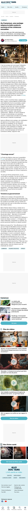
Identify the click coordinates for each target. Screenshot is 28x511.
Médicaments (22, 477)
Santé (2, 7)
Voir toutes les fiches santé (14, 461)
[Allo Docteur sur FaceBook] (2, 501)
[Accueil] (14, 470)
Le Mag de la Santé (7, 477)
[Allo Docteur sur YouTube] (6, 501)
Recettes (9, 475)
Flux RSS (3, 492)
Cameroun (17, 16)
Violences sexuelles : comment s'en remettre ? (19, 454)
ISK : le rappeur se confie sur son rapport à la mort (14, 414)
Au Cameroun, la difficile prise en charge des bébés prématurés (19, 310)
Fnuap (2, 159)
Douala (23, 95)
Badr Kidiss (10, 39)
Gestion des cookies (19, 485)
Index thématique (18, 490)
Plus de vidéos (9, 329)
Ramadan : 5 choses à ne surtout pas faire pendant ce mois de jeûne (14, 372)
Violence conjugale (14, 248)
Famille (16, 7)
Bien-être (10, 7)
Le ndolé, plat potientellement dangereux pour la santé (19, 302)
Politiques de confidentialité (18, 487)
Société (11, 16)
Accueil (2, 16)
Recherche (19, 509)
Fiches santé (14, 509)
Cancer (15, 477)
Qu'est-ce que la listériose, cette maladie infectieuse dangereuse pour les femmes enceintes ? (14, 350)
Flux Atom (16, 492)
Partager (24, 40)
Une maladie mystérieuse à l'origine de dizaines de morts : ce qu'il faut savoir (13, 393)
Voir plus (14, 323)
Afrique (23, 248)
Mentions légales (5, 487)
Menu (25, 509)
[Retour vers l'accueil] (14, 2)
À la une (2, 509)
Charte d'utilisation (6, 490)
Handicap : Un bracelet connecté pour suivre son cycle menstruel (19, 317)
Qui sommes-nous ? (6, 485)
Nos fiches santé (9, 444)
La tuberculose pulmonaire (6, 456)
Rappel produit (17, 475)
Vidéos (8, 509)
